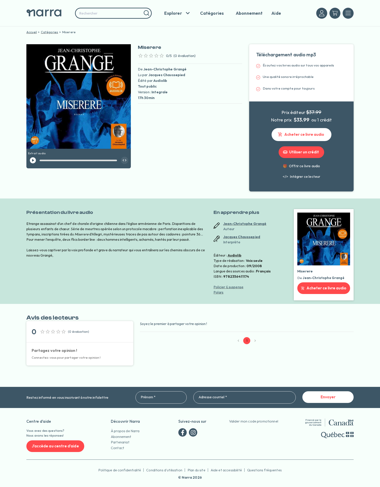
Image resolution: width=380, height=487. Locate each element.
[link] (301, 176)
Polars (218, 292)
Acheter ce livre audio (304, 134)
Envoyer (328, 396)
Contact (117, 448)
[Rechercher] (146, 13)
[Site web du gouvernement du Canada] (329, 422)
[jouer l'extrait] (33, 160)
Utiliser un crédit (304, 151)
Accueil (31, 32)
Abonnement (121, 436)
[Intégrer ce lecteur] (124, 160)
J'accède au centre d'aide (55, 445)
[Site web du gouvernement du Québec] (337, 435)
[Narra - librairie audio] (49, 13)
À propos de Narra (125, 431)
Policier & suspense (228, 287)
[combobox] (113, 13)
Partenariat (120, 442)
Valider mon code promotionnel (253, 421)
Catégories (49, 32)
